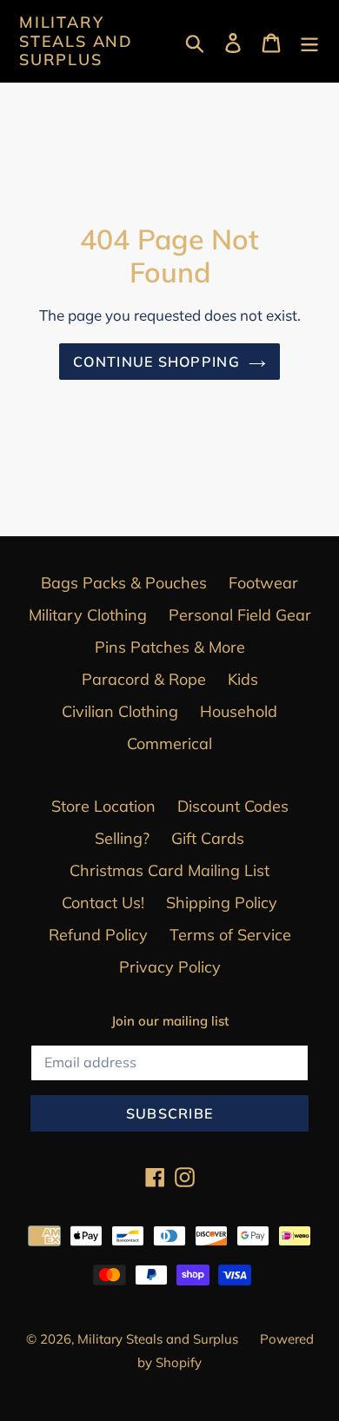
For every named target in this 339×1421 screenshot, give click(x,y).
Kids (243, 679)
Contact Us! (103, 903)
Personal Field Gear (240, 615)
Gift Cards (207, 838)
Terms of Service (230, 935)
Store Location (103, 806)
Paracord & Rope (144, 679)
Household (238, 711)
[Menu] (309, 41)
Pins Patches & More (170, 647)
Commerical (169, 744)
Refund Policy (98, 935)
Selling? (122, 838)
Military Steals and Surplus (76, 41)
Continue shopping (156, 361)
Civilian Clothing (120, 711)
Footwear (263, 583)
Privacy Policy (170, 967)
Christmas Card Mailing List (169, 870)
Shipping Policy (221, 903)
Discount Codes (233, 806)
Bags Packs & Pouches (124, 583)
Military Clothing (88, 615)
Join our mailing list (170, 1021)
